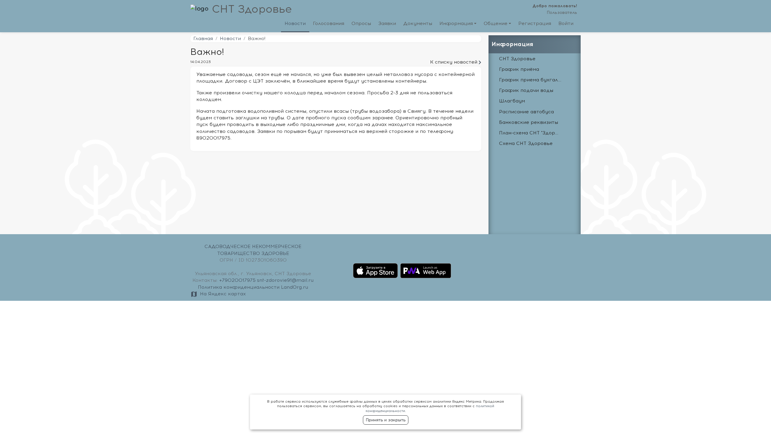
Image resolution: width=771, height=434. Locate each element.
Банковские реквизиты (528, 122)
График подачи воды (526, 90)
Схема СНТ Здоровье (526, 143)
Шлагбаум (512, 101)
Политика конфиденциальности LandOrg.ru (253, 287)
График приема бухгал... (530, 80)
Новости (230, 38)
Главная (203, 38)
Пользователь (562, 12)
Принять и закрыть (386, 420)
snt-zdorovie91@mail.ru (285, 280)
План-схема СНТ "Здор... (528, 133)
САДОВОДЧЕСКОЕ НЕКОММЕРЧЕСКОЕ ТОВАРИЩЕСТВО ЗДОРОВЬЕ (252, 249)
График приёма (519, 69)
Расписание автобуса (526, 111)
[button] (458, 24)
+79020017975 (237, 280)
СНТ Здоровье (252, 9)
